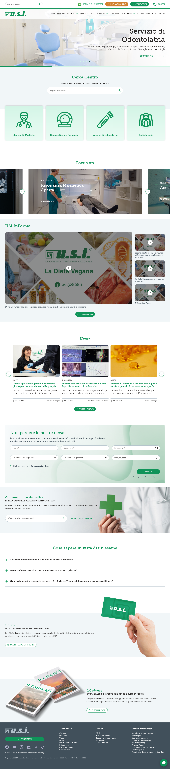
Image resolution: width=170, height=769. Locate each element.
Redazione (100, 740)
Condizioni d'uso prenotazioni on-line (148, 752)
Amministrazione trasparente (144, 733)
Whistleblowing (138, 743)
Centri (52, 14)
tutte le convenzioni (81, 518)
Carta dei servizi (66, 747)
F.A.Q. (98, 733)
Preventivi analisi (103, 735)
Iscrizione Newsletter (68, 743)
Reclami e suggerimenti (106, 738)
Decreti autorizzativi (140, 738)
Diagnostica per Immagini (92, 14)
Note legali (136, 735)
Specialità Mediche (66, 14)
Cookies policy (138, 750)
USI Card (63, 735)
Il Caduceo (64, 745)
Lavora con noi (102, 743)
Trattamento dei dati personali (145, 747)
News (61, 740)
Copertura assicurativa (141, 740)
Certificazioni (65, 750)
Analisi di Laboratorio (121, 14)
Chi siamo (63, 733)
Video (61, 738)
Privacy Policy (138, 745)
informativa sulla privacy (39, 466)
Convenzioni (158, 14)
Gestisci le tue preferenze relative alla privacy (24, 752)
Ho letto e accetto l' (31, 466)
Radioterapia (143, 14)
